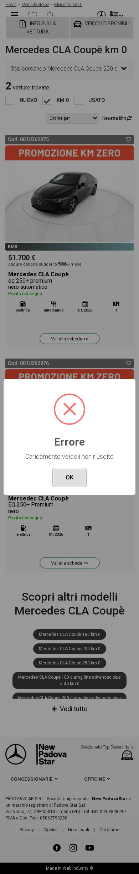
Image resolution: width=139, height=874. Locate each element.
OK (69, 477)
